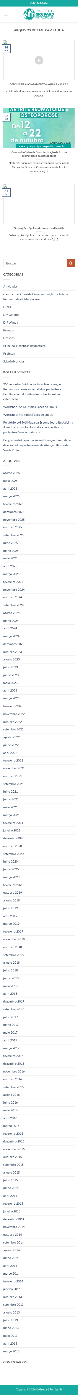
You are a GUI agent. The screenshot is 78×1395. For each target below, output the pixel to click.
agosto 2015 (11, 1172)
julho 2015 (10, 1180)
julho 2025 (10, 543)
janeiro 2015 (11, 1211)
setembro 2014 (13, 1242)
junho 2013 (11, 1328)
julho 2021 (10, 791)
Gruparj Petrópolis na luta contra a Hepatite (39, 228)
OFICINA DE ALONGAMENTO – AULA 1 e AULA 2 (39, 84)
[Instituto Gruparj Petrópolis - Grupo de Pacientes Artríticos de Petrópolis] (39, 14)
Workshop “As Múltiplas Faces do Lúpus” (30, 407)
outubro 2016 (12, 1079)
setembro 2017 (13, 1009)
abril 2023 (10, 690)
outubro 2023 (12, 651)
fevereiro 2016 (13, 1133)
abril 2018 (10, 993)
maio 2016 (10, 1110)
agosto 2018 (11, 962)
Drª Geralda (11, 314)
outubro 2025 (12, 527)
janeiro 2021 (11, 830)
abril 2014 (10, 1265)
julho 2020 (10, 861)
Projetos (9, 353)
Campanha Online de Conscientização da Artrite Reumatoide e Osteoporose (35, 296)
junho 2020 (11, 869)
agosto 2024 (11, 613)
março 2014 (11, 1273)
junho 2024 (11, 620)
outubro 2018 (12, 947)
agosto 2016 (11, 1094)
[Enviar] (71, 263)
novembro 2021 (14, 768)
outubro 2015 (12, 1157)
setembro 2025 (13, 535)
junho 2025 (11, 550)
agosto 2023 (11, 659)
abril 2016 (10, 1118)
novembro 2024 (14, 589)
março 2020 (11, 877)
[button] (5, 14)
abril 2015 (10, 1195)
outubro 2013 (12, 1297)
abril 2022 (10, 753)
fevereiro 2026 (13, 504)
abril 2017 (10, 1040)
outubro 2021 (12, 776)
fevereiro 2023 (13, 706)
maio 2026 (10, 480)
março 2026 (11, 496)
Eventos (8, 330)
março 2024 (11, 636)
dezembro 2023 (13, 644)
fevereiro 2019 (13, 931)
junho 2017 (11, 1024)
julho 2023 (10, 667)
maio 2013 (10, 1335)
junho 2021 (11, 799)
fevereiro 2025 (13, 582)
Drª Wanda (10, 322)
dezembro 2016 (13, 1063)
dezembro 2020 (13, 838)
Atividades (10, 286)
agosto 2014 (11, 1250)
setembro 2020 (13, 854)
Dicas (7, 307)
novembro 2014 (14, 1227)
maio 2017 (10, 1032)
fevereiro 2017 (13, 1055)
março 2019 (11, 923)
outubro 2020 (12, 846)
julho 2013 (10, 1320)
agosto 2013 (11, 1312)
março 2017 (11, 1048)
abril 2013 (10, 1343)
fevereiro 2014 (13, 1281)
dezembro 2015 (13, 1141)
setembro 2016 (13, 1087)
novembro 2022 (14, 714)
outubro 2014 (12, 1234)
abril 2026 (10, 488)
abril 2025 (10, 566)
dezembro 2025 (13, 512)
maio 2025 (10, 558)
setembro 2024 (13, 605)
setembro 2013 (13, 1304)
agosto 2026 (11, 473)
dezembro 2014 (13, 1219)
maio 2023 (10, 683)
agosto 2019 (11, 900)
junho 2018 (11, 978)
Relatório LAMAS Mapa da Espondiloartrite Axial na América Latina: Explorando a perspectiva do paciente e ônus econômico (38, 427)
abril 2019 (10, 916)
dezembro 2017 (13, 1001)
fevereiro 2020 (13, 885)
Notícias (9, 338)
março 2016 (11, 1125)
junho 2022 (11, 745)
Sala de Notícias (13, 361)
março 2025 (11, 574)
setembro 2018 (13, 955)
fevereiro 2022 (13, 760)
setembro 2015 (13, 1164)
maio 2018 (10, 986)
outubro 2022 (12, 721)
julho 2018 (10, 970)
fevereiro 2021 (13, 823)
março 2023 (11, 698)
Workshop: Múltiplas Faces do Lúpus (28, 414)
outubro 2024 (12, 597)
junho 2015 (11, 1188)
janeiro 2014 (11, 1289)
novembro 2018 (14, 939)
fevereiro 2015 (13, 1203)
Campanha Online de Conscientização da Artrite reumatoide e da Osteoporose (39, 154)
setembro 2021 (13, 784)
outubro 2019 (12, 892)
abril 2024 (10, 628)
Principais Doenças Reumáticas (24, 346)
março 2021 (11, 815)
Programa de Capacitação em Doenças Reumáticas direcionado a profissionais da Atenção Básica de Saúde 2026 (37, 445)
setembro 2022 (13, 729)
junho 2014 (11, 1258)
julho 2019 (10, 908)
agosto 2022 (11, 737)
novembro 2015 (14, 1149)
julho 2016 (10, 1102)
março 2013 (11, 1351)
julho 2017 (10, 1017)
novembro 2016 (14, 1071)
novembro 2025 (14, 519)
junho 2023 (11, 675)
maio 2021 (10, 807)
